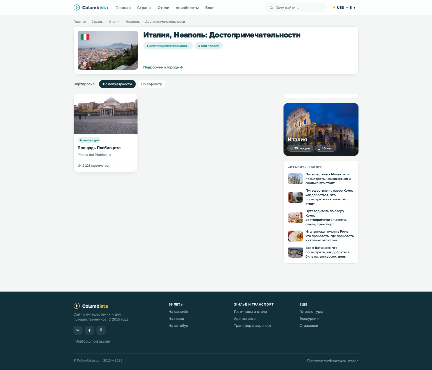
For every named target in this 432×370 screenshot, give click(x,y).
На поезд (176, 318)
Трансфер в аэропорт (253, 325)
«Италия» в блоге (305, 167)
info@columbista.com (92, 341)
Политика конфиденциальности (332, 360)
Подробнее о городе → (163, 67)
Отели (163, 7)
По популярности (117, 84)
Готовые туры (311, 311)
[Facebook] (89, 330)
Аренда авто (245, 318)
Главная (123, 7)
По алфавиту (151, 84)
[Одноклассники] (101, 330)
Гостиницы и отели (250, 311)
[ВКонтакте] (78, 330)
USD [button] (346, 7)
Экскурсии (309, 318)
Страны (144, 7)
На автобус (178, 325)
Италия (114, 21)
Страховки (309, 325)
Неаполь (133, 21)
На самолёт (178, 311)
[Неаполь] (108, 50)
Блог (209, 7)
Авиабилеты (187, 7)
